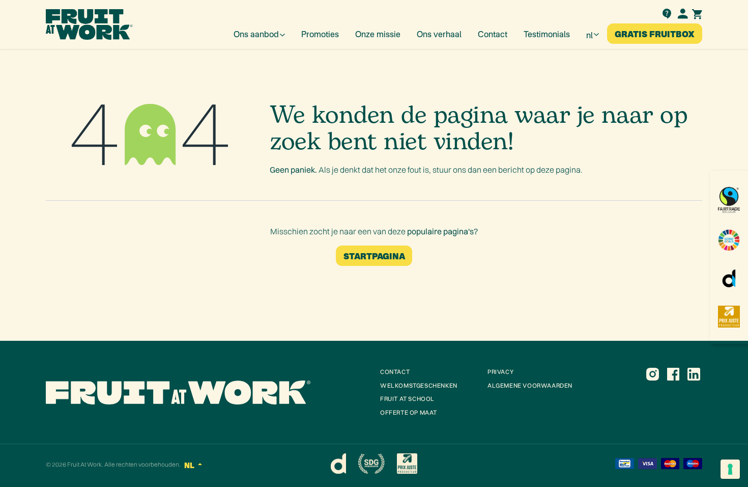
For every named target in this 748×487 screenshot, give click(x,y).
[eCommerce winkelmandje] (697, 13)
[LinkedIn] (693, 374)
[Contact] (666, 12)
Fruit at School (407, 398)
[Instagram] (652, 374)
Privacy (500, 371)
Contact (395, 371)
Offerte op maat (408, 412)
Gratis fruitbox (655, 33)
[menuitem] (259, 33)
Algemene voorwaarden (529, 385)
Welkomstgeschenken (418, 385)
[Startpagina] (207, 392)
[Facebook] (673, 374)
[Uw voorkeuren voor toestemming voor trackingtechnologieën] (730, 469)
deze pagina (558, 170)
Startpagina (374, 255)
